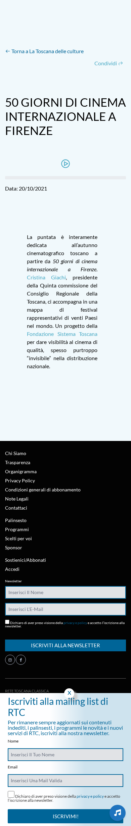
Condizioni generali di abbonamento (43, 489)
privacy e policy (75, 623)
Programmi (17, 529)
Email (12, 767)
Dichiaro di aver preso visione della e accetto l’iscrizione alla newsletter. (65, 624)
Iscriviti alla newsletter (65, 645)
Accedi (12, 569)
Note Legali (17, 499)
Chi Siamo (15, 453)
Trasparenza (17, 462)
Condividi (106, 63)
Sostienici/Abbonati (25, 560)
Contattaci (16, 508)
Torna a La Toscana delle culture (47, 51)
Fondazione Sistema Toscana (62, 334)
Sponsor (13, 547)
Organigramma (21, 471)
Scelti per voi (18, 538)
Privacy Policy (20, 480)
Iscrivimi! (66, 816)
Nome (13, 741)
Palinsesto (16, 520)
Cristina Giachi (46, 277)
